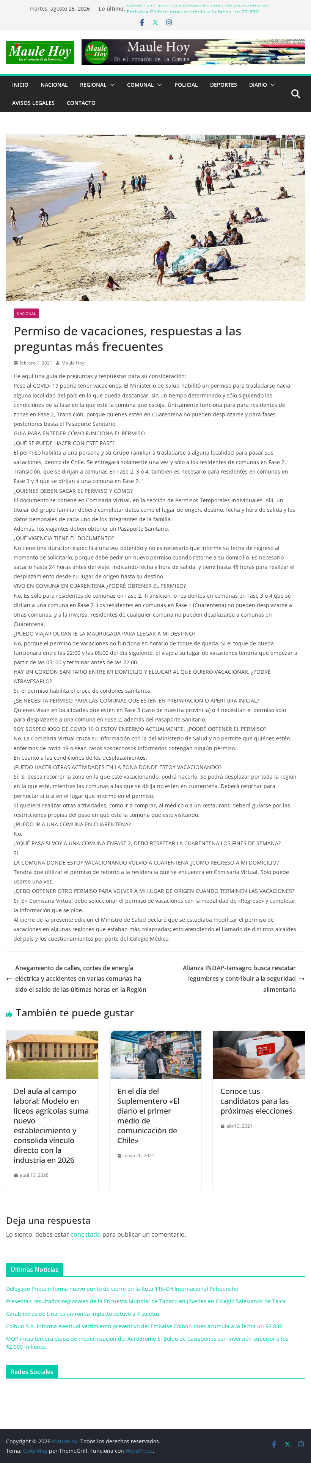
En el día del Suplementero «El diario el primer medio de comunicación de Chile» (148, 1115)
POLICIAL (186, 84)
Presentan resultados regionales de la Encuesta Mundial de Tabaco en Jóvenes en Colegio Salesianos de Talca (146, 1301)
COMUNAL (140, 84)
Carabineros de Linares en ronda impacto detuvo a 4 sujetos (83, 1313)
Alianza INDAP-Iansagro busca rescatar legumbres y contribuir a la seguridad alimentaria (239, 979)
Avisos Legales (33, 102)
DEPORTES (223, 84)
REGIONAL (93, 84)
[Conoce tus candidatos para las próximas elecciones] (259, 1036)
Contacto (81, 102)
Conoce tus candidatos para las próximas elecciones (256, 1101)
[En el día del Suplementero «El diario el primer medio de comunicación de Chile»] (156, 1036)
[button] (111, 84)
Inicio (20, 84)
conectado (86, 1234)
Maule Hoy (72, 363)
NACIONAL (54, 84)
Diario (258, 84)
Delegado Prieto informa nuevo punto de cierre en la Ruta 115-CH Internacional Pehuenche (122, 1288)
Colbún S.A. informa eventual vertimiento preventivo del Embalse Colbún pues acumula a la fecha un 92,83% (198, 12)
